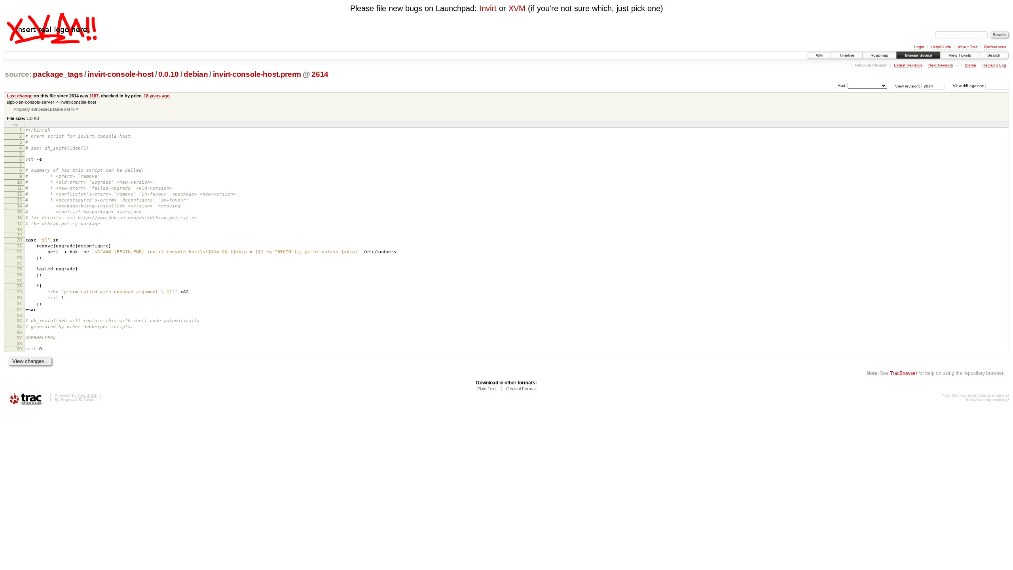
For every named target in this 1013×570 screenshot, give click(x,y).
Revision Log (994, 65)
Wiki (819, 55)
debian (196, 74)
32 (19, 309)
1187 (94, 95)
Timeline (846, 55)
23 (19, 257)
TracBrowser (903, 373)
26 (19, 274)
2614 (319, 74)
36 (19, 332)
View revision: (907, 86)
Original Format (521, 388)
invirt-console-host (120, 74)
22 (19, 251)
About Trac (968, 47)
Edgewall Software (78, 399)
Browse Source (918, 55)
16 (19, 217)
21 (19, 245)
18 (19, 229)
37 (19, 337)
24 (19, 263)
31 (19, 303)
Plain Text (486, 388)
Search (993, 55)
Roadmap (879, 55)
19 (19, 234)
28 (19, 285)
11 (19, 188)
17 (19, 223)
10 (19, 182)
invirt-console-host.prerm (257, 74)
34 (19, 320)
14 (19, 205)
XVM (516, 8)
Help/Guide (941, 47)
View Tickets (960, 55)
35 (19, 326)
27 (19, 280)
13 (19, 200)
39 (19, 348)
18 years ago (157, 95)
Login (919, 47)
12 (19, 194)
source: (18, 74)
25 (19, 268)
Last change (19, 95)
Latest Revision (908, 65)
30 (19, 297)
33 (19, 315)
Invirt (488, 8)
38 (19, 343)
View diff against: (969, 86)
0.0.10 (168, 74)
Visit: (842, 85)
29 (19, 291)
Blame (970, 65)
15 (19, 211)
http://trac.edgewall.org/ (987, 399)
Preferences (995, 47)
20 (19, 240)
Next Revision (940, 65)
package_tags (58, 74)
